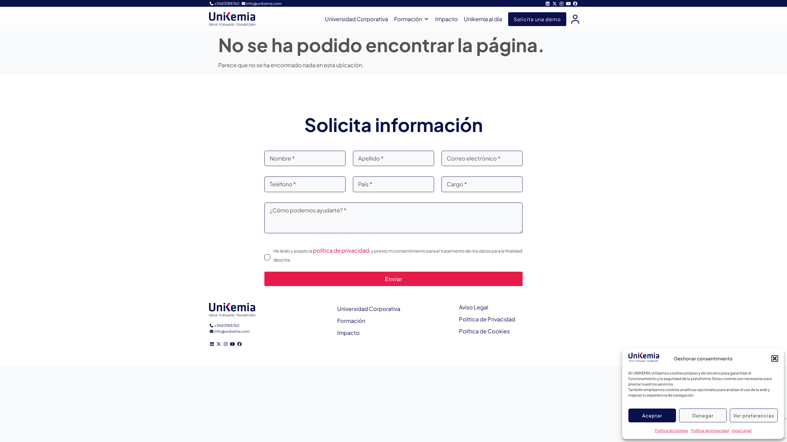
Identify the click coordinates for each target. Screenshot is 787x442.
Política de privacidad (710, 430)
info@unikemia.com (264, 3)
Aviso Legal (742, 430)
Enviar (393, 278)
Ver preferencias (753, 415)
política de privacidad (341, 250)
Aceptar (652, 415)
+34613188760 (226, 3)
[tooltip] (573, 19)
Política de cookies (671, 430)
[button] (775, 358)
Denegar (703, 415)
